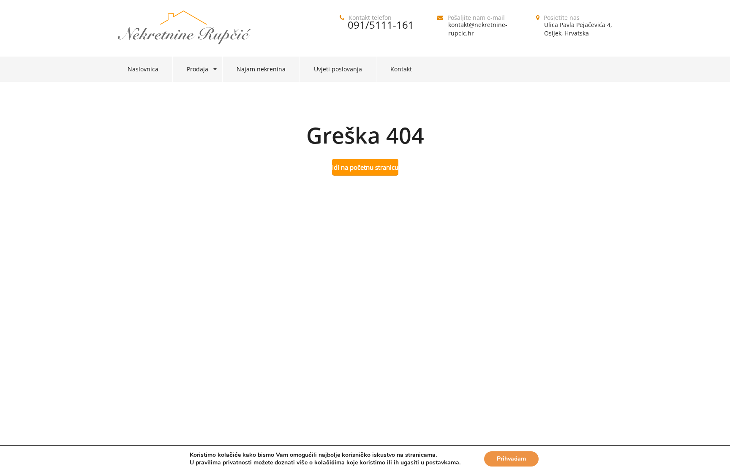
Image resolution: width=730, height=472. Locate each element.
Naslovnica (143, 69)
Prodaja (197, 69)
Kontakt (401, 69)
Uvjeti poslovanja (338, 69)
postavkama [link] (442, 462)
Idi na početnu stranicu (365, 167)
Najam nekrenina (261, 69)
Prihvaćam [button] (511, 459)
